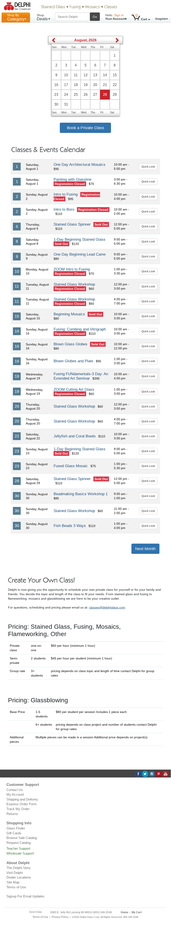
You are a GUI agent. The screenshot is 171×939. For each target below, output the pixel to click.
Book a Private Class (85, 128)
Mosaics (92, 7)
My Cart (137, 912)
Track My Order (18, 809)
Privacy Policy (60, 917)
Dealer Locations (18, 877)
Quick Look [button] (148, 166)
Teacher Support (18, 848)
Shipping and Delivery (22, 799)
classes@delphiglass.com (107, 607)
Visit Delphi (14, 873)
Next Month (145, 549)
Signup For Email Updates (25, 896)
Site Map (12, 882)
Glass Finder (15, 828)
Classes (110, 7)
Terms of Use (16, 887)
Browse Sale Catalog (21, 838)
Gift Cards (13, 833)
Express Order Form (21, 804)
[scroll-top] (164, 919)
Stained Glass (53, 7)
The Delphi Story (18, 868)
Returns (12, 814)
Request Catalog (18, 843)
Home (124, 912)
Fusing (75, 7)
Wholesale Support (20, 853)
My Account (15, 794)
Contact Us (14, 790)
